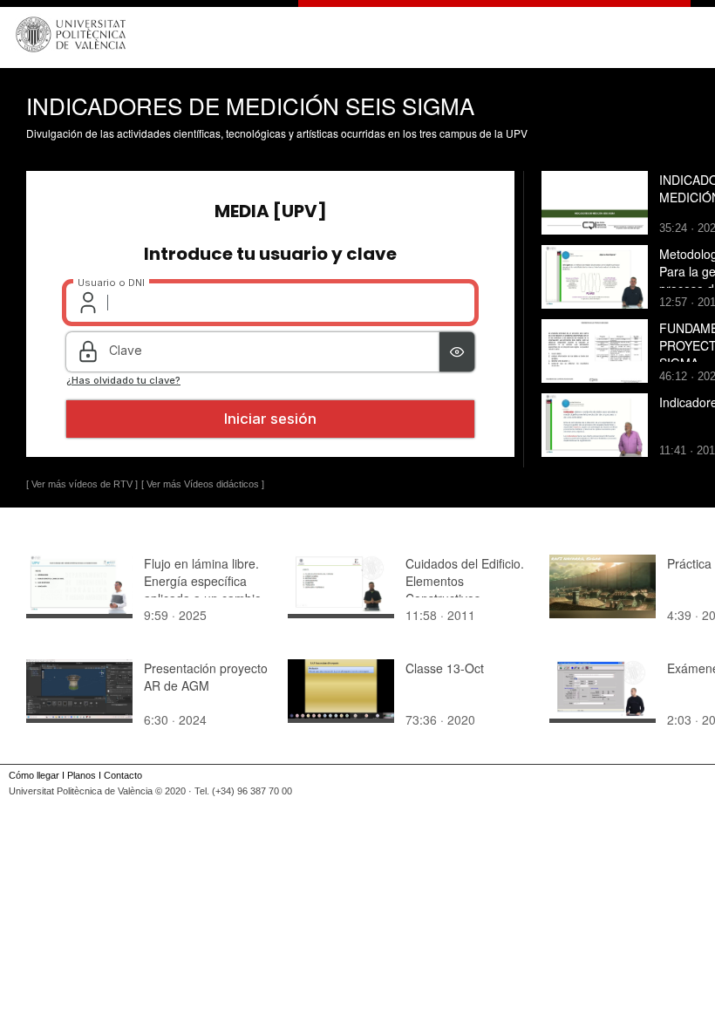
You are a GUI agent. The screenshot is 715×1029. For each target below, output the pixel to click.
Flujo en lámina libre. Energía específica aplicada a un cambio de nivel (203, 589)
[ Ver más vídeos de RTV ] (82, 484)
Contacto (123, 775)
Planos (81, 775)
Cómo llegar (34, 775)
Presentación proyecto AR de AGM (206, 676)
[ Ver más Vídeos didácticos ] (202, 484)
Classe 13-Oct (444, 668)
